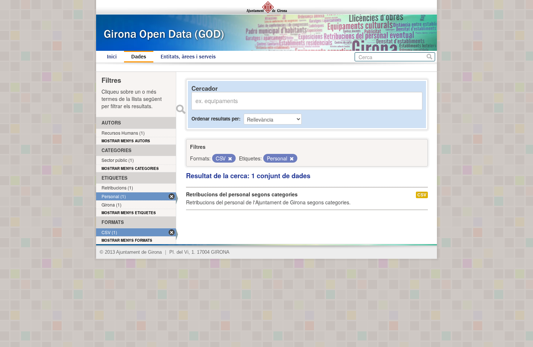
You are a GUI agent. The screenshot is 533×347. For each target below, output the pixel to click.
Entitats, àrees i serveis (188, 56)
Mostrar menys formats (127, 240)
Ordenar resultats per (215, 118)
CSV (421, 195)
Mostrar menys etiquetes (129, 212)
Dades (138, 56)
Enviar (180, 109)
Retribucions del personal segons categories (242, 194)
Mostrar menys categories (130, 168)
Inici (112, 56)
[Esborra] (229, 159)
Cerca (429, 57)
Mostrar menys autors (126, 140)
